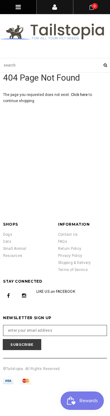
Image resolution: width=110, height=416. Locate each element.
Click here (80, 95)
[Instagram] (24, 295)
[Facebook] (8, 295)
